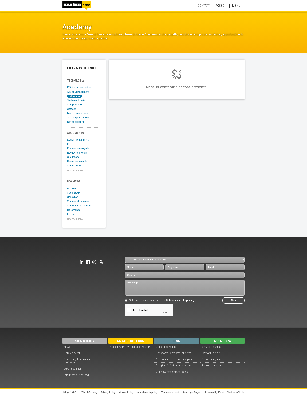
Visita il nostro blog (166, 346)
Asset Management (78, 91)
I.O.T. (69, 143)
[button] (203, 5)
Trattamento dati (170, 392)
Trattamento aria (76, 100)
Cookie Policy (126, 392)
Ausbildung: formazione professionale (77, 361)
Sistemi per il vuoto (78, 117)
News (67, 346)
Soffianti (71, 108)
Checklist (72, 196)
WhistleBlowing (89, 392)
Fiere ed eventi (72, 353)
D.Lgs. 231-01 (70, 392)
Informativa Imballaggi (76, 374)
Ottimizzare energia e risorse (172, 371)
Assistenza (222, 341)
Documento (73, 209)
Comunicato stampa (78, 201)
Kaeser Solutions (130, 341)
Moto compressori (77, 113)
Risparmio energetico (79, 148)
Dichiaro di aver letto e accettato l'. (162, 300)
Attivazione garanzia (213, 359)
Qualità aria (73, 156)
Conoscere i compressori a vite (173, 353)
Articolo (71, 188)
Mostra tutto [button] (75, 170)
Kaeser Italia (84, 341)
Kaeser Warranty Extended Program (130, 346)
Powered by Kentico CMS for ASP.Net (225, 392)
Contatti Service (211, 353)
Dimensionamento (77, 161)
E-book (71, 214)
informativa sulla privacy (180, 300)
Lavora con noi (72, 368)
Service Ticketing (211, 346)
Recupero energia (77, 152)
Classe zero (74, 165)
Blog (176, 341)
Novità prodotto (76, 121)
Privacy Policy (108, 392)
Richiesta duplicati (212, 365)
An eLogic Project (192, 392)
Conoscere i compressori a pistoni (175, 359)
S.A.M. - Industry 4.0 (78, 139)
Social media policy (147, 392)
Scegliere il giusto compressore (174, 365)
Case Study (73, 192)
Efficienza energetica (79, 87)
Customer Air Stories (79, 205)
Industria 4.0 (75, 96)
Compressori (74, 104)
